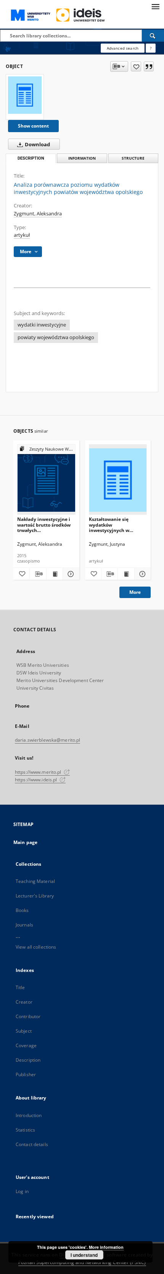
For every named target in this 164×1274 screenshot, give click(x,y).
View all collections (36, 947)
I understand (84, 1254)
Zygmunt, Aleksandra (38, 213)
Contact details (32, 1144)
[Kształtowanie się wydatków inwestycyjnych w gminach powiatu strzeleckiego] (118, 480)
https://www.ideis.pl (36, 779)
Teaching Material (35, 881)
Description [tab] (31, 158)
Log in (22, 1191)
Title (20, 987)
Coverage (26, 1045)
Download (37, 144)
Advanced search (122, 48)
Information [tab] (82, 158)
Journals (24, 925)
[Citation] (149, 66)
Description (28, 1060)
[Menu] (155, 6)
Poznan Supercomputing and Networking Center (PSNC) (82, 1262)
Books (22, 910)
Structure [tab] (133, 158)
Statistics (25, 1130)
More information (106, 1247)
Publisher (26, 1074)
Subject (24, 1031)
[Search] (153, 35)
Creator (24, 1002)
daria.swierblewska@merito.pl (47, 740)
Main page (25, 842)
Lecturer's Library (35, 895)
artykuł (22, 235)
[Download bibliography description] (38, 574)
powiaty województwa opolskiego (56, 337)
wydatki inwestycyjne (42, 325)
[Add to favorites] (136, 66)
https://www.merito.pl (39, 772)
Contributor (28, 1016)
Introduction (29, 1115)
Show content (33, 126)
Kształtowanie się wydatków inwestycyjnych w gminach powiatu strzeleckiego (109, 524)
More (135, 592)
